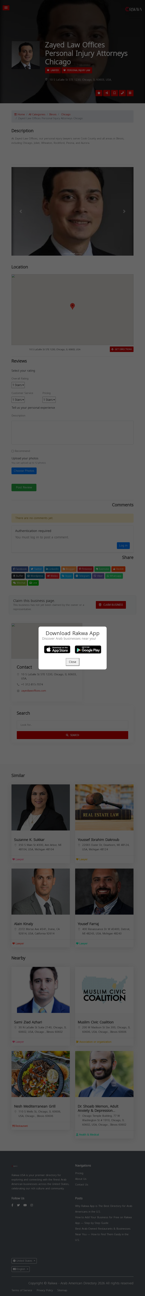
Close (72, 662)
